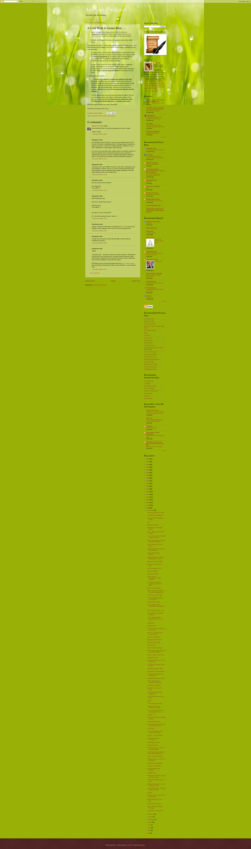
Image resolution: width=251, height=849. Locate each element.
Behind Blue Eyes (151, 228)
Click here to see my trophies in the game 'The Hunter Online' (154, 83)
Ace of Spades (148, 393)
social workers (111, 116)
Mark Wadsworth (151, 180)
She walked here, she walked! (154, 446)
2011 (147, 500)
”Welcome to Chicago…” (154, 637)
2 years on (149, 181)
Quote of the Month (152, 574)
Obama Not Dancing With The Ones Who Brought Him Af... (156, 591)
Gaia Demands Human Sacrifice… (153, 769)
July (149, 825)
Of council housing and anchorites (155, 150)
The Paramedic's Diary (150, 367)
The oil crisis (149, 297)
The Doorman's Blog (150, 330)
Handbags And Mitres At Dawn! (156, 678)
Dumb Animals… (152, 645)
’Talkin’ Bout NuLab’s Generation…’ (153, 738)
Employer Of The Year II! (154, 639)
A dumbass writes (151, 232)
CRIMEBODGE (150, 115)
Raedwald (149, 426)
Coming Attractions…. (153, 745)
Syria (147, 188)
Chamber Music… (152, 773)
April (149, 833)
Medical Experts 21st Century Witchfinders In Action (155, 558)
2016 (147, 486)
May (149, 830)
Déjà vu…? (150, 700)
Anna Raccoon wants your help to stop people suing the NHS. (155, 443)
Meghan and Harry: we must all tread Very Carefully (154, 254)
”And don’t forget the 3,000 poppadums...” (154, 693)
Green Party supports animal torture (159, 240)
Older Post (136, 281)
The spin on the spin (151, 427)
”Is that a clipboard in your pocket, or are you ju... (154, 731)
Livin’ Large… (151, 728)
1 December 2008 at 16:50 (99, 218)
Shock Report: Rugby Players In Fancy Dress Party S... (156, 651)
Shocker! (149, 792)
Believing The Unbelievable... (155, 561)
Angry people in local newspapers (152, 433)
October (150, 817)
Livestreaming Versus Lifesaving (154, 103)
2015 (147, 489)
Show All (164, 137)
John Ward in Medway (153, 186)
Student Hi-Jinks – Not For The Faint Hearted (156, 796)
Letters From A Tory (152, 410)
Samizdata (149, 155)
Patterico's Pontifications (151, 391)
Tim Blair (146, 396)
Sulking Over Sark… (153, 657)
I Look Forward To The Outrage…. (155, 200)
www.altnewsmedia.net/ (153, 205)
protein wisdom (148, 398)
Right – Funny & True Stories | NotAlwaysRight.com (155, 100)
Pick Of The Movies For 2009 (155, 512)
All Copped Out (148, 340)
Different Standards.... (153, 525)
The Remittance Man (150, 386)
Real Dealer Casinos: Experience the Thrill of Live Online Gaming (155, 412)
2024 (147, 464)
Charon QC (147, 335)
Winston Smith (148, 343)
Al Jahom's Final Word (153, 221)
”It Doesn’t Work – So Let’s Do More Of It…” (156, 759)
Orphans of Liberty (152, 162)
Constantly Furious (152, 259)
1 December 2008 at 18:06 (99, 243)
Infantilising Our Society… (154, 803)
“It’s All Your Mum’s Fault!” (154, 595)
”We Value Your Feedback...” (155, 515)
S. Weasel (147, 383)
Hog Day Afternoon (149, 345)
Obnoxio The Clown (98, 126)
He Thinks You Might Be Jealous (154, 283)
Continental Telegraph (153, 131)
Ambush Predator (106, 9)
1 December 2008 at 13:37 (99, 159)
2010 (147, 502)
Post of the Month (152, 571)
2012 (147, 497)
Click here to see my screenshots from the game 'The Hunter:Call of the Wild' (154, 86)
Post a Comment (94, 273)
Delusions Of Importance (154, 588)
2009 (147, 505)
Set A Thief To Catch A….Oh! (155, 610)
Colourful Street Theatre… (154, 766)
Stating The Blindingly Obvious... (153, 553)
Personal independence (152, 164)
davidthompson (151, 281)
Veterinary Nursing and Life (151, 359)
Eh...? (149, 522)
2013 (147, 494)
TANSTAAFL (151, 623)
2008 (147, 508)
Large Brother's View (150, 357)
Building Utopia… (152, 626)
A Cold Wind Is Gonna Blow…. (156, 810)
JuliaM (158, 63)
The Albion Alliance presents (155, 108)
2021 (147, 472)
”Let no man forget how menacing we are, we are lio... (155, 619)
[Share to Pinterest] (115, 113)
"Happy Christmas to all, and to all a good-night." (156, 549)
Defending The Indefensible (155, 763)
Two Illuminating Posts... (154, 721)
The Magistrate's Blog (150, 369)
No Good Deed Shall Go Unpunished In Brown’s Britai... (154, 584)
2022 (147, 470)
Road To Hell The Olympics (155, 648)
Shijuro (146, 333)
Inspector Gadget (149, 362)
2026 (147, 459)
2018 (147, 481)
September (151, 819)
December (151, 510)
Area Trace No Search (150, 352)
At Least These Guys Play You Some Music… (156, 629)
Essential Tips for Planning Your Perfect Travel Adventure (154, 110)
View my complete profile (151, 91)
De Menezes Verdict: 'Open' (155, 668)
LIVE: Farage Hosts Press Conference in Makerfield (153, 174)
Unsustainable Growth (153, 742)
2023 (147, 467)
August (150, 822)
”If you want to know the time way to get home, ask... (155, 711)
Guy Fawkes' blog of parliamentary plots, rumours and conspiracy (155, 170)
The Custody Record (150, 324)
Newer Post (89, 281)
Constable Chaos (149, 319)
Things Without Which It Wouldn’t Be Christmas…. (155, 681)
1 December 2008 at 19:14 (99, 269)
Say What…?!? (151, 714)
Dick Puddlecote (151, 288)
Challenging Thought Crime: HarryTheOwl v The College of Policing (155, 210)
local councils (102, 116)
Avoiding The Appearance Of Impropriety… (155, 674)
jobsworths (95, 116)
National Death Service (153, 199)
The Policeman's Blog (150, 354)
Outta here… (149, 223)
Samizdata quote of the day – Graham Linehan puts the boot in (155, 157)
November (151, 814)
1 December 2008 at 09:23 (99, 134)
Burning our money (152, 193)
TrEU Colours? (159, 261)
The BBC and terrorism (152, 133)
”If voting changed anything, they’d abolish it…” (155, 598)
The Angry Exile (148, 381)
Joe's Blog (149, 123)
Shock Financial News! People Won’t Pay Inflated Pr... (156, 541)
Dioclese (148, 296)
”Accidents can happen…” (154, 685)
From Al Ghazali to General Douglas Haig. (153, 275)
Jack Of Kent (148, 338)
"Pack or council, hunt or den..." (156, 655)
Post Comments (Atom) (100, 285)
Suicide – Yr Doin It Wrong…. (155, 735)
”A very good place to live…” (155, 703)
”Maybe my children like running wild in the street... (156, 776)
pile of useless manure (128, 263)
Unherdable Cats (151, 148)
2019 (147, 478)
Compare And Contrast (153, 602)
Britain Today (150, 237)
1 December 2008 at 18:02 (99, 231)
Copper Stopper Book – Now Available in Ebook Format (153, 118)
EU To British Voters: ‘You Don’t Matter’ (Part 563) (156, 789)
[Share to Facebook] (113, 113)
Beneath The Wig (149, 321)
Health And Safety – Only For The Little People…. (155, 748)
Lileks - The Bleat (149, 388)
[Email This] (107, 113)
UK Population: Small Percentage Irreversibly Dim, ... (156, 606)
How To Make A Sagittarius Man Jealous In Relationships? (154, 420)
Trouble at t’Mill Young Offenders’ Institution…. (154, 706)
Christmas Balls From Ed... (155, 568)
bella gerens (150, 231)
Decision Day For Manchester (155, 671)
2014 (147, 491)
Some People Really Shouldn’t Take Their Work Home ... (156, 752)
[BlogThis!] (109, 113)
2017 (147, 483)
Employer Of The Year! (153, 642)
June (149, 827)
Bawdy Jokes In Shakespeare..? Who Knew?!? (154, 578)
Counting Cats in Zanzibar (154, 273)
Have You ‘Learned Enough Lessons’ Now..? (155, 633)
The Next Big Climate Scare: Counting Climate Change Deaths (155, 125)
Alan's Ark (149, 418)
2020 (147, 475)
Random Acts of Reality (151, 364)
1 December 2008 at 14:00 (99, 190)
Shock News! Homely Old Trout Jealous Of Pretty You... (156, 725)
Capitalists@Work (151, 251)
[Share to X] (111, 113)
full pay (122, 226)
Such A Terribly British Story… (156, 756)
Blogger (143, 845)
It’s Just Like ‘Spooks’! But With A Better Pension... (156, 536)
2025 (147, 462)
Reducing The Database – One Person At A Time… (156, 784)
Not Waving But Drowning (153, 194)
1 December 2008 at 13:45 (99, 174)
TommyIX (130, 845)
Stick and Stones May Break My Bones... (155, 613)
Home (113, 281)
